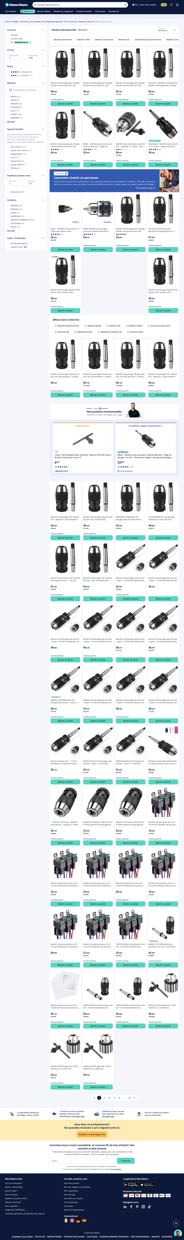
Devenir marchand (13, 1202)
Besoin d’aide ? (11, 1191)
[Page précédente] (94, 1098)
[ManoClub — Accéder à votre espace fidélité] (164, 5)
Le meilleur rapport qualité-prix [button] (144, 425)
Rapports (156, 1236)
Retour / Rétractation (14, 1187)
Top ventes (68, 1206)
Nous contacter (11, 1194)
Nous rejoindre (11, 1206)
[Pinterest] (137, 1207)
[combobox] (167, 30)
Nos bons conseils (71, 1183)
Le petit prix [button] (82, 425)
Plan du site (40, 1236)
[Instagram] (143, 1207)
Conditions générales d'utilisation (114, 1236)
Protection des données (74, 1236)
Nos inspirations (71, 1202)
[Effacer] (125, 4)
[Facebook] (131, 1207)
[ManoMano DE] (78, 1220)
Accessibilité (167, 1236)
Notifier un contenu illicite (16, 1198)
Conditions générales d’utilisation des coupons (25, 1213)
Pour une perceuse (70, 22)
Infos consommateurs (140, 1236)
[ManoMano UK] (72, 1220)
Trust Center (92, 1236)
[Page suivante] (135, 1098)
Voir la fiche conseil (144, 188)
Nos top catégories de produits (77, 1187)
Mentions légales (54, 1236)
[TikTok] (149, 1207)
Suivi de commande (13, 1183)
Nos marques (69, 1194)
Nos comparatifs (71, 1191)
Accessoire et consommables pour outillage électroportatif (41, 22)
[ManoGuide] (178, 1233)
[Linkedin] (125, 1207)
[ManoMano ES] (84, 1220)
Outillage (15, 22)
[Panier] (177, 5)
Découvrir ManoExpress (74, 1210)
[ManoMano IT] (66, 1220)
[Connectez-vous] (171, 5)
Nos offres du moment (73, 1198)
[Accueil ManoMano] (16, 5)
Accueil (7, 22)
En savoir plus (116, 1169)
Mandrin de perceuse (86, 22)
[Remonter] (176, 1224)
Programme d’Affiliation (15, 1210)
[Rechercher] (35, 5)
